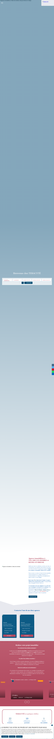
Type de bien (6, 279)
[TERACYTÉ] (47, 3)
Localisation (16, 280)
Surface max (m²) (46, 280)
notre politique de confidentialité (29, 733)
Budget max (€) (26, 280)
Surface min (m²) (36, 280)
